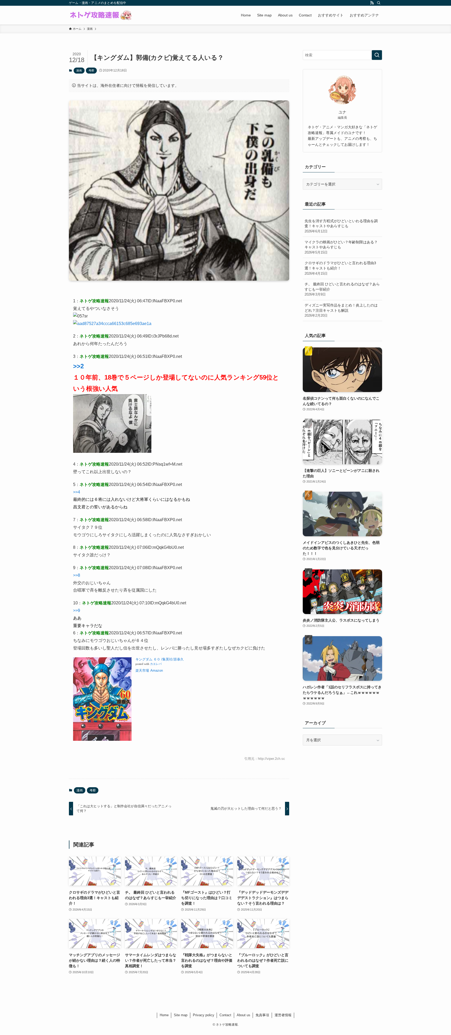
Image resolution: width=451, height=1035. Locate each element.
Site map (180, 1015)
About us (243, 1015)
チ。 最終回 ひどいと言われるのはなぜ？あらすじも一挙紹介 (342, 289)
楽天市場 (142, 670)
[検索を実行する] (377, 55)
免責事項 (262, 1015)
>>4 (76, 492)
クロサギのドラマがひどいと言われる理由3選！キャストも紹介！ (340, 268)
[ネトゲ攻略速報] (101, 15)
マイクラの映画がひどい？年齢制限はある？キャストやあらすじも (341, 247)
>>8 (76, 575)
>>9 (76, 610)
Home (164, 1015)
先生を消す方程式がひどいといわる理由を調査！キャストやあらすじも (341, 226)
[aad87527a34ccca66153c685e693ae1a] (112, 323)
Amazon (156, 670)
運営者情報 (283, 1015)
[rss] (372, 3)
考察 (91, 70)
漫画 (79, 70)
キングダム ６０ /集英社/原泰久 (159, 659)
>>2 (78, 366)
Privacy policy (203, 1015)
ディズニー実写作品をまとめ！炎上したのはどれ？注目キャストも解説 (341, 310)
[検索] (378, 3)
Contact (225, 1015)
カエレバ (156, 664)
